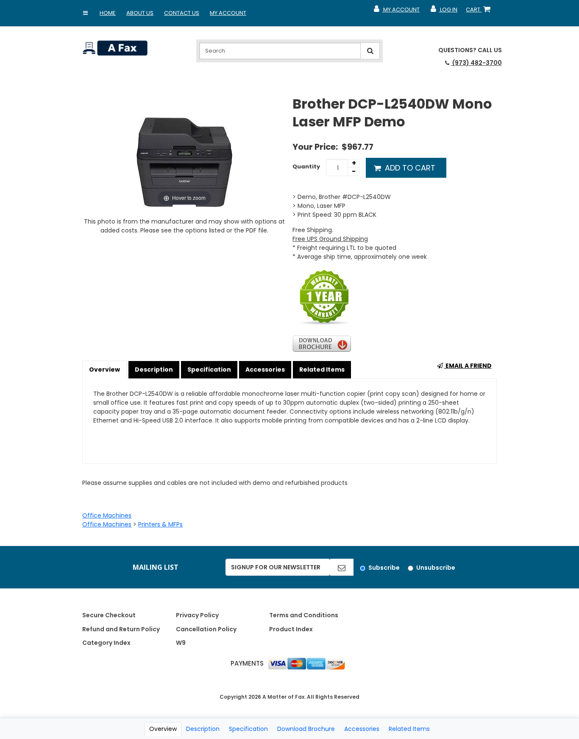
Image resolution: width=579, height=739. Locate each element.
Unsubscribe (435, 567)
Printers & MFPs (160, 524)
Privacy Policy (197, 615)
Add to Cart (409, 167)
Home (108, 13)
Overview (104, 369)
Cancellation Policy (206, 629)
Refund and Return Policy (121, 629)
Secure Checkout (109, 615)
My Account (228, 13)
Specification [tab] (248, 729)
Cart (479, 11)
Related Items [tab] (409, 729)
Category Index (106, 642)
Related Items (322, 369)
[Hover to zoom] (184, 151)
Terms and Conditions (303, 615)
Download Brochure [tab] (306, 729)
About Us (139, 13)
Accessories (265, 369)
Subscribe (384, 567)
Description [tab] (203, 729)
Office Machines (106, 515)
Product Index (291, 629)
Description (154, 369)
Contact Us (181, 13)
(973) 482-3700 (476, 63)
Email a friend (468, 365)
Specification (209, 369)
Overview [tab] (163, 729)
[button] (85, 13)
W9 (181, 642)
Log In (443, 11)
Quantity (306, 166)
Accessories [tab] (361, 729)
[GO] (341, 567)
